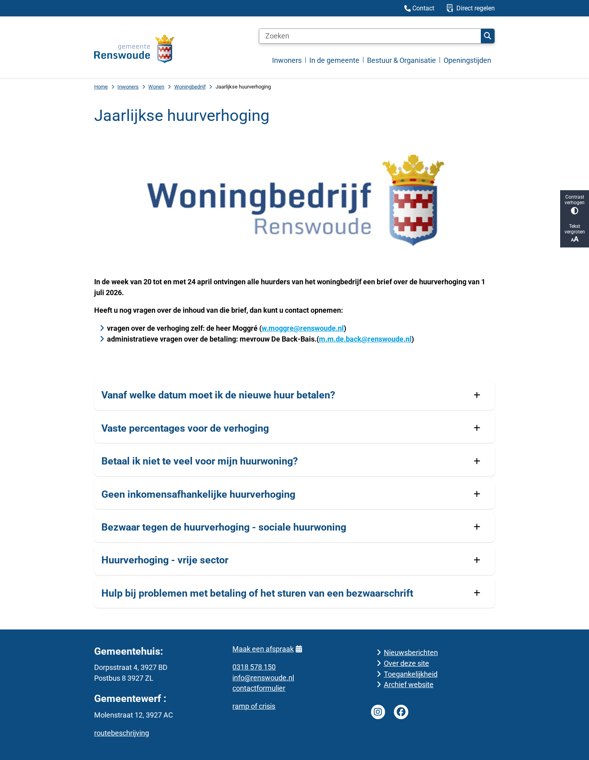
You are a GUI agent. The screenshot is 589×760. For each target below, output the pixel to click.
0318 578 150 (254, 667)
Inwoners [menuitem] (287, 60)
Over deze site (406, 663)
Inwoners (128, 87)
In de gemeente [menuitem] (334, 60)
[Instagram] (378, 712)
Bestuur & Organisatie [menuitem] (401, 60)
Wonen (156, 87)
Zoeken (487, 36)
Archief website (409, 684)
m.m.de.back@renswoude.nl (365, 339)
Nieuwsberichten (411, 652)
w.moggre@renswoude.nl (303, 328)
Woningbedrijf (190, 87)
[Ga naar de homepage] (134, 49)
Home (101, 87)
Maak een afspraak (263, 649)
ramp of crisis (253, 706)
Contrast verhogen (575, 199)
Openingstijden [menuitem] (467, 60)
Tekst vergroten (575, 229)
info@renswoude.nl (263, 678)
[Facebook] (401, 712)
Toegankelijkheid (411, 674)
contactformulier (258, 688)
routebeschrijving (121, 733)
